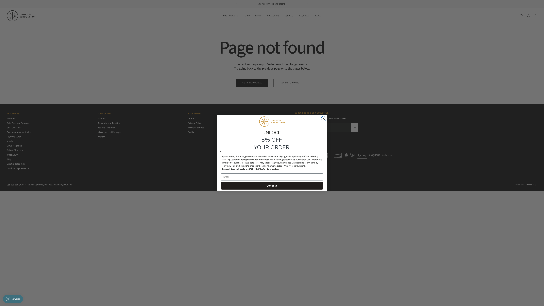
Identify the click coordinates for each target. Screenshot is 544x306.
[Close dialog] (323, 118)
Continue (272, 185)
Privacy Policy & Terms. (294, 165)
